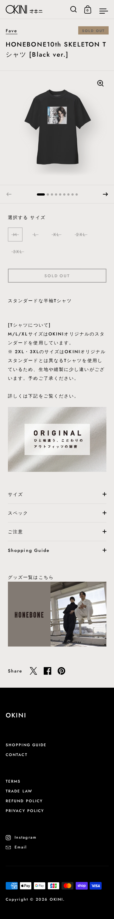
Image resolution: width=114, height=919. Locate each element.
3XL (17, 251)
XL (56, 234)
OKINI (56, 899)
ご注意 (15, 531)
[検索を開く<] (73, 9)
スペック (18, 513)
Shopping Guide (29, 550)
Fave (11, 31)
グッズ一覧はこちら (31, 577)
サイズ (15, 494)
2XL (81, 234)
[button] (105, 194)
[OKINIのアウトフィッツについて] (57, 438)
